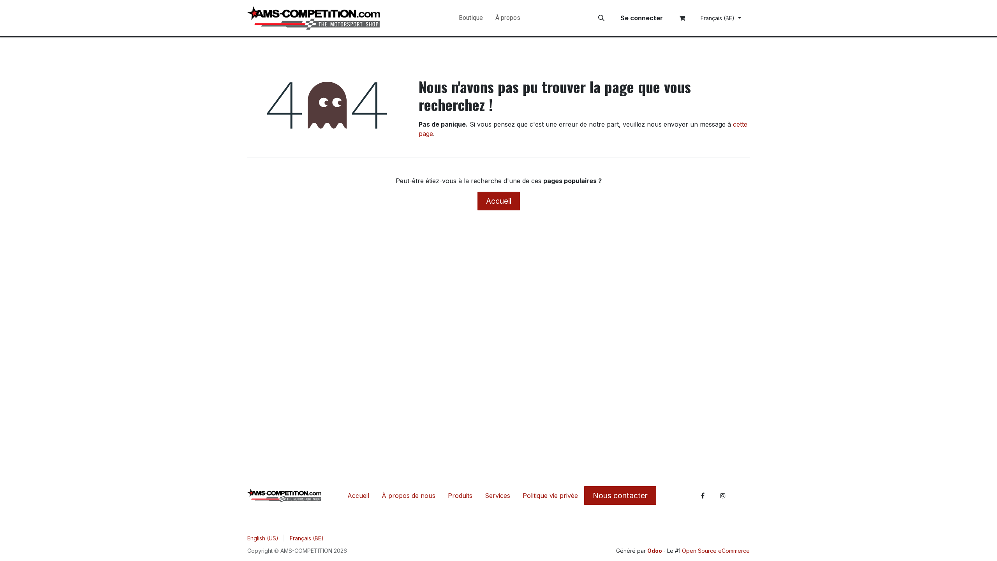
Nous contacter (620, 495)
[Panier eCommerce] (682, 17)
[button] (601, 17)
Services (497, 495)
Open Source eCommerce (716, 550)
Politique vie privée (550, 495)
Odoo (655, 550)
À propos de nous (408, 495)
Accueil (498, 201)
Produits (460, 495)
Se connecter (641, 18)
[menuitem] (471, 18)
